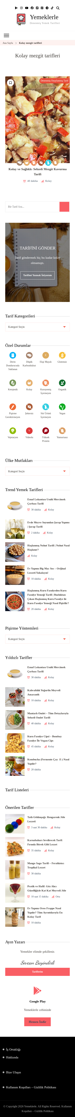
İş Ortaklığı (13, 1049)
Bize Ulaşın (13, 1072)
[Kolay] (27, 163)
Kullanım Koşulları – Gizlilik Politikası (31, 1087)
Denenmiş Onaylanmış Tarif (54, 80)
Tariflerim (37, 971)
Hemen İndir (37, 1022)
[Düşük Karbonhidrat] (20, 163)
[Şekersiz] (41, 163)
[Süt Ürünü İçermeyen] (48, 163)
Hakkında (12, 1057)
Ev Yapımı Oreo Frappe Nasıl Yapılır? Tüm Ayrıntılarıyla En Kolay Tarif (44, 912)
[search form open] (58, 8)
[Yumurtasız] (55, 163)
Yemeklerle (44, 17)
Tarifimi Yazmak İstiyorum (37, 275)
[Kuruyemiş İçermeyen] (34, 163)
